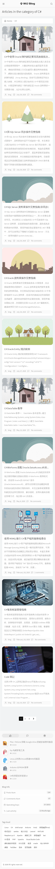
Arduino (28, 827)
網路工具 (28, 835)
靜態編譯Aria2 (44, 827)
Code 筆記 (9, 676)
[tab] (10, 736)
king (9, 94)
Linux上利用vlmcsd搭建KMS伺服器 (25, 759)
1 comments (39, 572)
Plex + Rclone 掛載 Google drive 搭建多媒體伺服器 (31, 742)
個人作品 (24, 831)
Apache (19, 835)
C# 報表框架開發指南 (15, 609)
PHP (14, 839)
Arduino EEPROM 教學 (19, 767)
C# (12, 827)
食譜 (29, 843)
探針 (35, 847)
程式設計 (8, 831)
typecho (21, 839)
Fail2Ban (13, 847)
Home (9, 21)
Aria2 (35, 827)
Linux (6, 827)
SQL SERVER (44, 843)
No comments (36, 94)
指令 (20, 847)
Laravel (32, 831)
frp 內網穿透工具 (17, 750)
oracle (35, 843)
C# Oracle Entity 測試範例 (17, 349)
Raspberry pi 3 (10, 835)
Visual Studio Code (33, 839)
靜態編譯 (37, 835)
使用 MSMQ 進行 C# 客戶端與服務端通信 (25, 538)
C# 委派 (7, 839)
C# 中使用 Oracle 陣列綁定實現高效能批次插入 (28, 56)
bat (44, 835)
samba (16, 831)
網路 (6, 847)
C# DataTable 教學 (13, 408)
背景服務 (28, 847)
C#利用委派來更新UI (19, 775)
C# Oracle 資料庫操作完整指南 (20, 278)
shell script (19, 827)
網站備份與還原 (10, 843)
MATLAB (41, 831)
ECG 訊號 (22, 843)
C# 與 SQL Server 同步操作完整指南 (22, 131)
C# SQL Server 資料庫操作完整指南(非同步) (26, 207)
